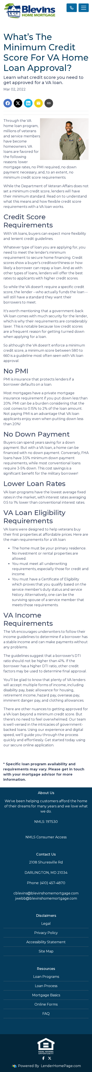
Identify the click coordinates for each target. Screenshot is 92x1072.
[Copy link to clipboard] (49, 103)
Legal (46, 924)
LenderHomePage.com (61, 1066)
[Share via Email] (38, 103)
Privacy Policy (46, 933)
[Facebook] (43, 1058)
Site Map (46, 951)
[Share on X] (18, 103)
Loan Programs (46, 977)
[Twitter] (49, 1058)
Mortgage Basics (46, 995)
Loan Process (46, 986)
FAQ (46, 1014)
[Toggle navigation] (84, 7)
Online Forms (46, 1004)
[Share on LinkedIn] (28, 103)
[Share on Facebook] (7, 103)
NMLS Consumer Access (46, 837)
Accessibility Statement (46, 942)
